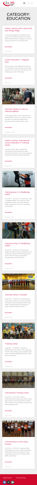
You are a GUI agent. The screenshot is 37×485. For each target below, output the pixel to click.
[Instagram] (8, 482)
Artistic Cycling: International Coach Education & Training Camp (17, 142)
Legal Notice (7, 478)
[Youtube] (12, 482)
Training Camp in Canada (16, 295)
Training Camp (11, 344)
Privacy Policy (21, 478)
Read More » (8, 47)
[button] (24, 3)
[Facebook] (4, 482)
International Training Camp (17, 393)
